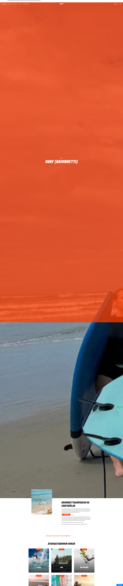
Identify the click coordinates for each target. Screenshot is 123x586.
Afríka (47, 535)
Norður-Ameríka (63, 535)
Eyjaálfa (68, 535)
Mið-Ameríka (53, 535)
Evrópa (57, 535)
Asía (50, 535)
